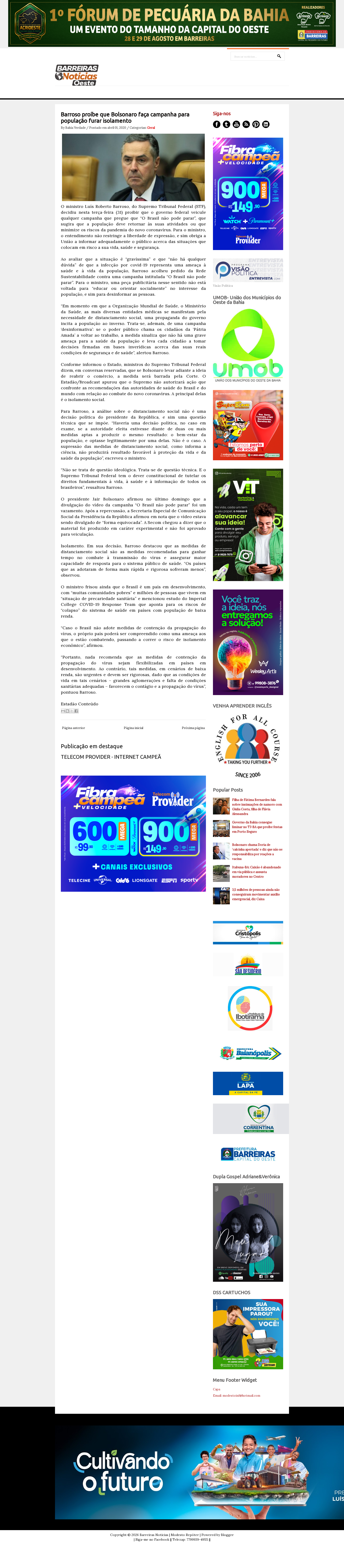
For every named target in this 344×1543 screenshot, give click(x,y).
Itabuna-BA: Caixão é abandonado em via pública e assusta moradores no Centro (256, 872)
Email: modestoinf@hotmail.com (236, 1396)
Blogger (227, 1535)
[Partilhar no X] (72, 711)
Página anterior (73, 728)
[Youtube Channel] (236, 124)
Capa (216, 1389)
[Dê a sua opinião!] (67, 711)
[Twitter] (226, 124)
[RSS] (246, 124)
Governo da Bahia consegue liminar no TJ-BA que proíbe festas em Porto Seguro (257, 827)
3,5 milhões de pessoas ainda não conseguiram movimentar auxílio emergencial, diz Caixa (256, 894)
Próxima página (193, 728)
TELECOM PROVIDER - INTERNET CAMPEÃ (111, 757)
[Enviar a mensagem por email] (63, 711)
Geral (151, 128)
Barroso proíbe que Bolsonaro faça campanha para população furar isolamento (125, 117)
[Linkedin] (266, 124)
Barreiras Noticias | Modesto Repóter (169, 1535)
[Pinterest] (256, 124)
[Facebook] (216, 124)
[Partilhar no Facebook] (76, 711)
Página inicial (133, 728)
